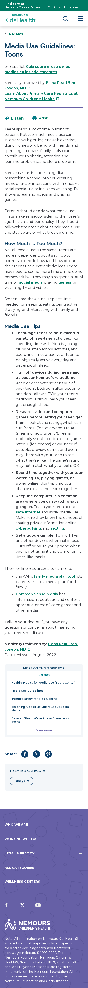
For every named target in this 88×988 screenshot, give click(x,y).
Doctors (54, 7)
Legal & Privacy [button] (20, 853)
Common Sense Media (37, 594)
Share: (11, 754)
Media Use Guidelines (27, 690)
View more (44, 730)
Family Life (21, 781)
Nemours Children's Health (24, 7)
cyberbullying (28, 528)
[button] (14, 118)
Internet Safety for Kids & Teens (34, 698)
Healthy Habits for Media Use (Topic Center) (43, 682)
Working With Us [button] (21, 839)
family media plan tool (54, 576)
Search (65, 18)
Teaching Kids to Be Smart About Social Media (40, 708)
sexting (57, 528)
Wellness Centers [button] (22, 882)
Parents (16, 34)
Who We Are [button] (16, 825)
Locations (71, 7)
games (64, 282)
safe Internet (28, 512)
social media (31, 282)
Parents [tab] (44, 675)
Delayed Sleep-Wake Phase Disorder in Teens (40, 720)
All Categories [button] (19, 868)
